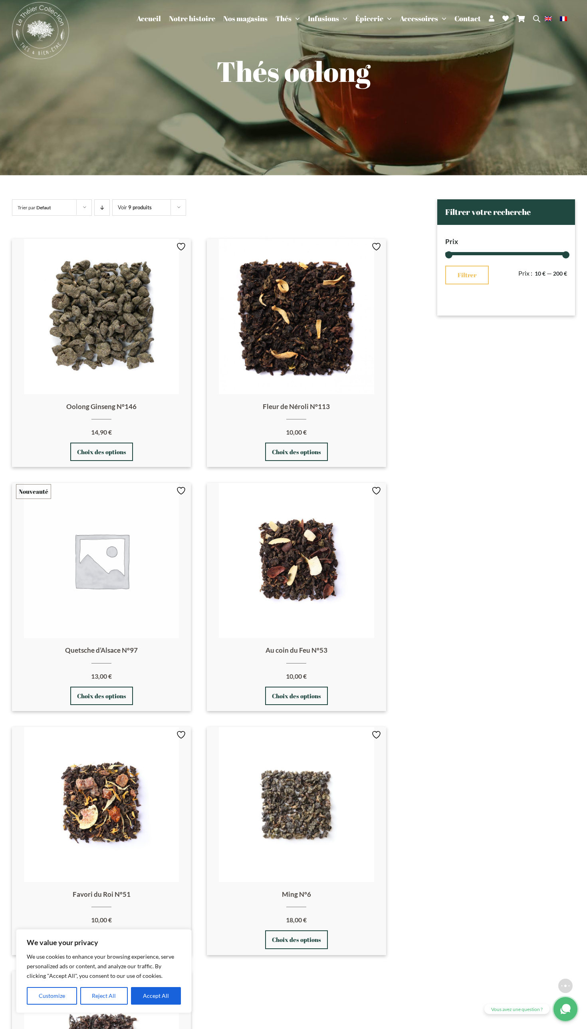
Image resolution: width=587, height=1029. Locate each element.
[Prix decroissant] (102, 207)
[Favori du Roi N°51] (101, 804)
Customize (52, 995)
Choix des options (101, 452)
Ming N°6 (296, 894)
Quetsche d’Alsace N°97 (101, 650)
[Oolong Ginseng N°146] (101, 316)
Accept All (156, 995)
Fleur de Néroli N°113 (296, 406)
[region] (104, 971)
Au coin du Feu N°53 (296, 650)
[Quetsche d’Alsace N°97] (101, 560)
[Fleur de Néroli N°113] (296, 316)
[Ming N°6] (296, 804)
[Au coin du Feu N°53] (296, 560)
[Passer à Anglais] (552, 18)
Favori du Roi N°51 (102, 894)
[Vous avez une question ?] (565, 1009)
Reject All (104, 995)
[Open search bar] (537, 18)
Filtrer (467, 275)
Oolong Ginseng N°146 (101, 406)
